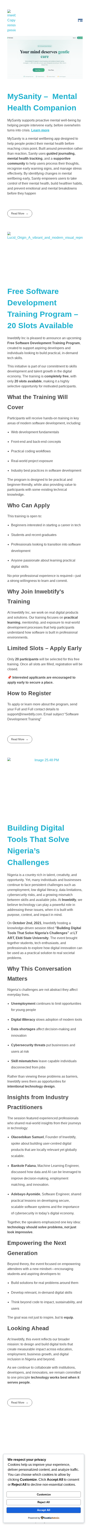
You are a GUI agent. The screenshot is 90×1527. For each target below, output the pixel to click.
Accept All (43, 1510)
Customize (44, 1494)
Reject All (43, 1502)
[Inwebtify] (11, 21)
